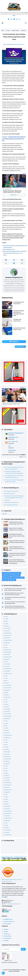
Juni (6, 619)
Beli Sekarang (20, 421)
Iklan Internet (7, 923)
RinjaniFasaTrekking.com (11, 502)
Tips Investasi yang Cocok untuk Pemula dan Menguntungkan (15, 602)
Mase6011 (4, 514)
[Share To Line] (22, 263)
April (6, 623)
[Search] (26, 23)
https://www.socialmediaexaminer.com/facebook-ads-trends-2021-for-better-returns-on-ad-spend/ (15, 253)
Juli (6, 616)
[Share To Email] (22, 260)
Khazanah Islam (16, 575)
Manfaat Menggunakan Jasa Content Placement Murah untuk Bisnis (17, 548)
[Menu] (2, 23)
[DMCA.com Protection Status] (5, 912)
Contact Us (7, 934)
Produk (6, 931)
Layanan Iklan (6, 577)
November (8, 635)
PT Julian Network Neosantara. (13, 904)
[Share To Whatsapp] (6, 263)
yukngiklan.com (8, 919)
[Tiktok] (17, 19)
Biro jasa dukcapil (9, 493)
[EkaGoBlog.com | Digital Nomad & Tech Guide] (14, 11)
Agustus (7, 642)
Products (14, 577)
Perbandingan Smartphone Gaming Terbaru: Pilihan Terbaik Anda (16, 536)
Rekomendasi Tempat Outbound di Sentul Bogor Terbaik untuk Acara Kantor (17, 555)
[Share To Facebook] (6, 260)
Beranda (6, 929)
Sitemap (6, 940)
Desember (8, 633)
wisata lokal (12, 580)
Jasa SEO (7, 500)
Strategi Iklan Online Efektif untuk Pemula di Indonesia (15, 598)
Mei (6, 621)
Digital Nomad (6, 575)
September (8, 640)
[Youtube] (14, 19)
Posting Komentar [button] (20, 346)
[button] (3, 973)
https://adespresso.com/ (9, 249)
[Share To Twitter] (14, 260)
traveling (5, 580)
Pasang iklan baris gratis (11, 491)
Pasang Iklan (7, 938)
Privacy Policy (7, 936)
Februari (7, 628)
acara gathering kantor (11, 505)
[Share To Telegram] (14, 263)
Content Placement (7, 573)
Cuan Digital (17, 573)
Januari (7, 631)
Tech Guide (21, 577)
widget (24, 456)
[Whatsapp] (19, 19)
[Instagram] (11, 19)
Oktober (7, 638)
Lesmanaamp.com (9, 921)
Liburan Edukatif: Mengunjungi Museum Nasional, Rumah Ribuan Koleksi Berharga (17, 561)
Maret (7, 626)
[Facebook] (8, 19)
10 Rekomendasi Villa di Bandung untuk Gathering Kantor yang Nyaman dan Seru (13, 138)
